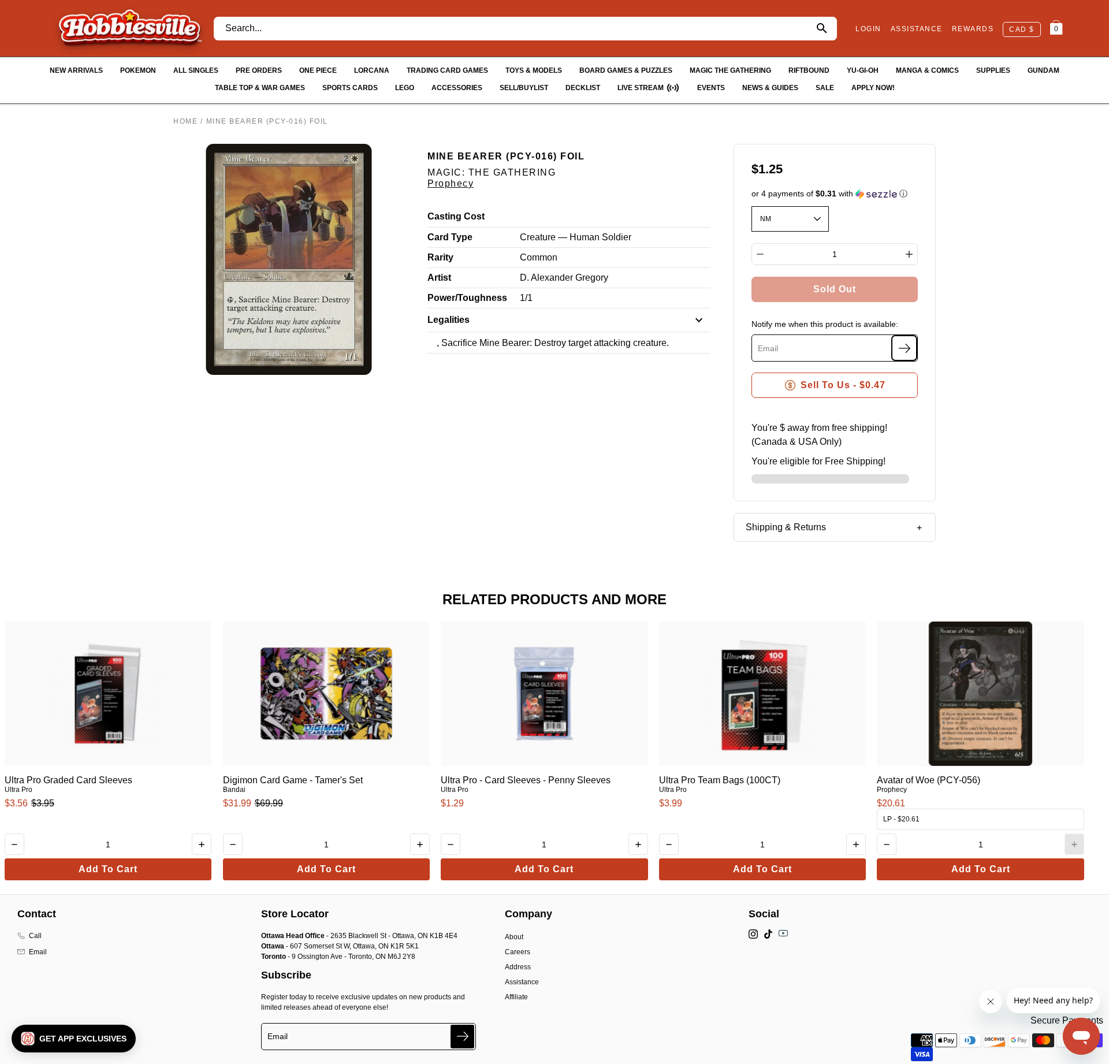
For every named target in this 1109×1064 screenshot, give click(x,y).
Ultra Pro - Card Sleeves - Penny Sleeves (526, 780)
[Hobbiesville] (129, 28)
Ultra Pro (18, 790)
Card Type (449, 237)
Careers (517, 952)
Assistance (522, 982)
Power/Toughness (467, 298)
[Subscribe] (904, 348)
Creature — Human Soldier (575, 237)
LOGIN (868, 29)
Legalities (448, 320)
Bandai (234, 790)
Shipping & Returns (786, 527)
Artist (439, 277)
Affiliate (516, 997)
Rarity (440, 257)
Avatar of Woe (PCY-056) (928, 780)
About (514, 937)
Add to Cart (108, 869)
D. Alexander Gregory (564, 277)
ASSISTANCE (917, 29)
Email (38, 952)
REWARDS (973, 29)
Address (518, 967)
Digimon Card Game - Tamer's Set (293, 780)
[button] (834, 193)
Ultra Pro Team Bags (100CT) (719, 780)
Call (35, 936)
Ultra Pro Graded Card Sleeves (68, 780)
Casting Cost (456, 216)
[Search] (821, 28)
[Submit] (462, 1037)
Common (538, 257)
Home (185, 121)
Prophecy (450, 183)
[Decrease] (760, 254)
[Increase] (909, 254)
